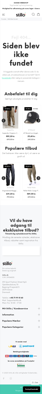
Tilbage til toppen (21, 390)
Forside (3, 19)
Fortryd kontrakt (31, 389)
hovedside (6, 78)
